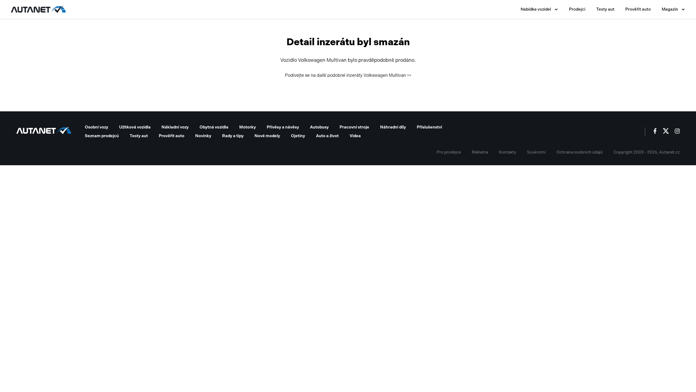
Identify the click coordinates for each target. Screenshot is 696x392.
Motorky (247, 127)
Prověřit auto (638, 9)
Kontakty (507, 152)
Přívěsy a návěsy (283, 127)
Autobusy (319, 127)
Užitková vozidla (135, 127)
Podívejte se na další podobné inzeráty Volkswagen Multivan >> (348, 75)
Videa (355, 135)
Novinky (203, 135)
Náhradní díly (393, 127)
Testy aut (605, 9)
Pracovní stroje (354, 127)
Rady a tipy (233, 135)
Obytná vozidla (214, 127)
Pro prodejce (449, 152)
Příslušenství (429, 127)
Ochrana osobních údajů (580, 152)
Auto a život (327, 135)
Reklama (480, 152)
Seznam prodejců (102, 135)
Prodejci (577, 9)
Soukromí (536, 152)
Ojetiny (298, 135)
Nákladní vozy (175, 127)
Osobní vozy (96, 127)
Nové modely (267, 135)
